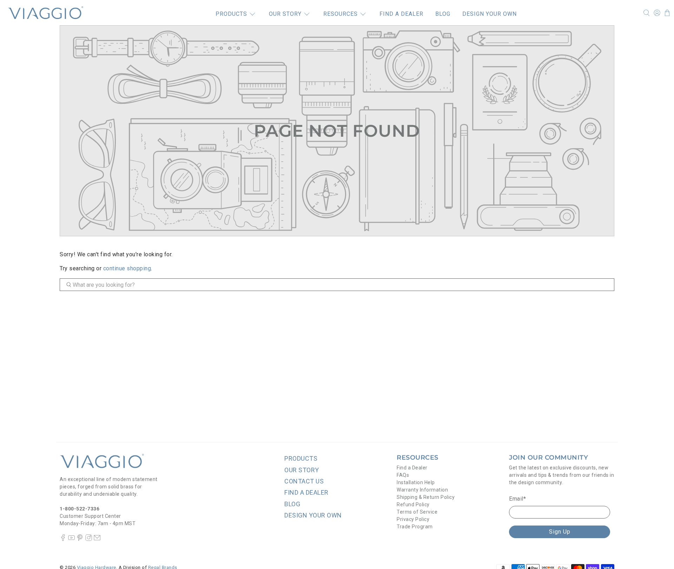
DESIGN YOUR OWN (489, 14)
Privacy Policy (413, 519)
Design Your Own (313, 515)
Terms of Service (417, 512)
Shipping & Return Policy (426, 497)
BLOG (442, 14)
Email (517, 498)
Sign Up (559, 531)
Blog (292, 504)
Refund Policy (413, 504)
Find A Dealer (306, 492)
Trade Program (415, 526)
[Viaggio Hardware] (45, 13)
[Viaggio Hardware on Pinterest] (80, 539)
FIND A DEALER (401, 14)
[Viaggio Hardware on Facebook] (63, 539)
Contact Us (304, 481)
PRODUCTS (231, 14)
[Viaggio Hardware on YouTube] (71, 539)
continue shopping (127, 268)
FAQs (403, 475)
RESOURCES (340, 14)
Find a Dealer (412, 467)
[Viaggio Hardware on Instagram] (88, 539)
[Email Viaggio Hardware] (97, 539)
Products (300, 458)
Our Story (301, 470)
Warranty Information (422, 490)
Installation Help (416, 482)
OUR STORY (285, 14)
